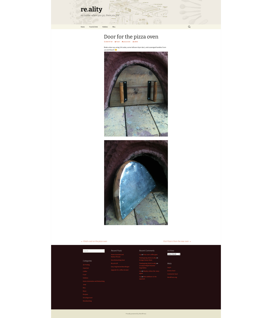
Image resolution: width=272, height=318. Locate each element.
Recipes (85, 294)
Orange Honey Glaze (145, 260)
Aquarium (86, 268)
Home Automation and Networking (94, 281)
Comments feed (172, 274)
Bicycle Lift (114, 263)
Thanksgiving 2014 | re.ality (147, 258)
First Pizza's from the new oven (177, 241)
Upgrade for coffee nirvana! (119, 270)
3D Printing (86, 265)
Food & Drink (93, 27)
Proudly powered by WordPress (136, 314)
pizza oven (126, 42)
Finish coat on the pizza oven (94, 241)
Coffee (85, 271)
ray (140, 254)
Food (118, 42)
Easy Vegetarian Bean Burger (120, 267)
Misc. (114, 27)
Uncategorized (87, 298)
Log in (169, 267)
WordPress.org (172, 277)
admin (136, 42)
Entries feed (171, 271)
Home (83, 27)
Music (84, 291)
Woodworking (87, 301)
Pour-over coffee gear (150, 254)
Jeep (84, 284)
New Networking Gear (118, 260)
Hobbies (105, 27)
